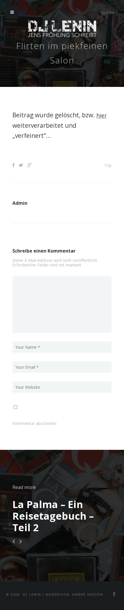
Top (108, 165)
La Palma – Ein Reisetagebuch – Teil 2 (53, 515)
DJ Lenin (32, 594)
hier (102, 115)
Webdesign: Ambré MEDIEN (74, 594)
